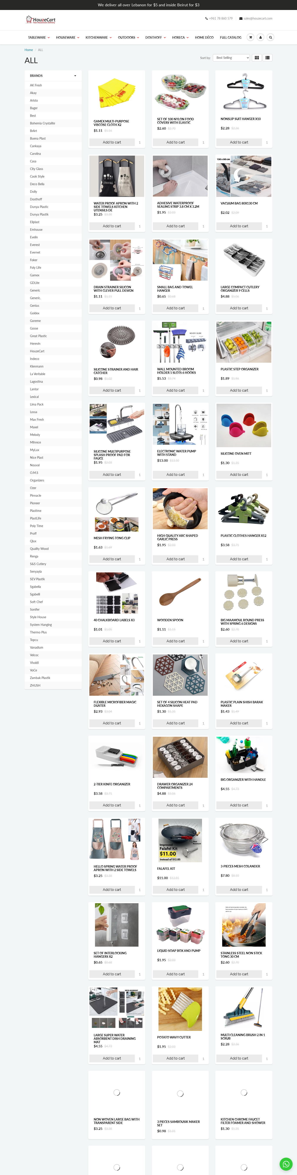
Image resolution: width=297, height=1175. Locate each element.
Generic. (35, 298)
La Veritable (37, 374)
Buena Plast (38, 138)
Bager (34, 108)
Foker (33, 260)
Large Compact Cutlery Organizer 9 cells (240, 288)
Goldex (34, 313)
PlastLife (35, 518)
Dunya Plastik (39, 214)
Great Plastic (38, 336)
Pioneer (35, 503)
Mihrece (35, 442)
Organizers (37, 480)
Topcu (34, 640)
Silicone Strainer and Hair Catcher (116, 371)
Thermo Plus (38, 632)
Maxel (34, 427)
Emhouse (36, 229)
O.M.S (34, 473)
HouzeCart (37, 351)
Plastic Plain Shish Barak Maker (242, 703)
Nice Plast (36, 457)
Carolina (35, 153)
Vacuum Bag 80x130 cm (239, 203)
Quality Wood (39, 548)
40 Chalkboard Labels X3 (114, 620)
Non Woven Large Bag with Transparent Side (117, 1121)
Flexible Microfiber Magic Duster (115, 703)
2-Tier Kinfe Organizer (112, 784)
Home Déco (204, 37)
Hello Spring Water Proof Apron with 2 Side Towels (115, 868)
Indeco (34, 359)
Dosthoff (153, 37)
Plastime (35, 511)
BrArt (33, 131)
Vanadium (36, 647)
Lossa (33, 412)
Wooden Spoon (170, 620)
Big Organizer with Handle (243, 779)
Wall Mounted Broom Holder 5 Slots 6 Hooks (176, 370)
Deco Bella (37, 184)
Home (29, 50)
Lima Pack (36, 404)
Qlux (33, 541)
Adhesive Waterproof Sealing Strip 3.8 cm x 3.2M (178, 204)
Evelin (34, 237)
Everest (35, 245)
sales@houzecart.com (258, 18)
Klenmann (36, 366)
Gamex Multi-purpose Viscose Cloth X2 (111, 123)
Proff (33, 533)
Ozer (33, 488)
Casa (33, 161)
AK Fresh (36, 85)
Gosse (34, 328)
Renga (34, 556)
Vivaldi (34, 662)
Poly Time (36, 526)
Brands (36, 75)
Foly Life (35, 267)
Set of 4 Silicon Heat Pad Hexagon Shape (177, 703)
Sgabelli (35, 594)
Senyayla (36, 571)
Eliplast (34, 222)
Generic (35, 290)
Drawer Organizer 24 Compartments (175, 785)
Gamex (34, 275)
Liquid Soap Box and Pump (178, 951)
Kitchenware (97, 37)
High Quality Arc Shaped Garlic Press (177, 537)
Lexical (34, 397)
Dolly (33, 191)
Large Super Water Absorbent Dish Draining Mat (115, 1038)
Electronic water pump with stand (176, 452)
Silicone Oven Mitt (236, 453)
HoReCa (178, 37)
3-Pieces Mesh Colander (240, 866)
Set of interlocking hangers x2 (110, 954)
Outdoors (126, 37)
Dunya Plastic (39, 207)
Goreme (35, 321)
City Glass (36, 169)
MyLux (34, 450)
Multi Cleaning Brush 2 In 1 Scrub (243, 1036)
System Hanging (41, 624)
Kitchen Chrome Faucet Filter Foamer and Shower (243, 1121)
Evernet (35, 252)
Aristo (34, 100)
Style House (38, 617)
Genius (34, 305)
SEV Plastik (37, 579)
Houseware (65, 37)
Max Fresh (37, 419)
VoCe (33, 670)
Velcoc (34, 655)
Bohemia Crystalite (42, 123)
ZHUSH (35, 685)
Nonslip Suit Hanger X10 (241, 119)
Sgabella (35, 586)
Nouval (35, 465)
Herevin (35, 343)
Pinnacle (35, 495)
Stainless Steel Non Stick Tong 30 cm (241, 954)
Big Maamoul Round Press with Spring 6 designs (242, 621)
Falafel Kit (166, 868)
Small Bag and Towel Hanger (175, 288)
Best (33, 115)
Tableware (37, 37)
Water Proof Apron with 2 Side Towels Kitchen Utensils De (116, 206)
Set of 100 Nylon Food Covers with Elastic (175, 120)
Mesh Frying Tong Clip (112, 538)
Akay (33, 93)
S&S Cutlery (38, 564)
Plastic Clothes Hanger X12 (243, 535)
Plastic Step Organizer (240, 369)
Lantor (34, 389)
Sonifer (35, 609)
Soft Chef (36, 602)
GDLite (34, 283)
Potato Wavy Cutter (174, 1037)
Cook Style (37, 176)
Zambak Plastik (40, 678)
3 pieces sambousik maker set (178, 1123)
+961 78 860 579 (221, 18)
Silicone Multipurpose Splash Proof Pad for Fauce (112, 455)
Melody (35, 435)
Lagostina (36, 381)
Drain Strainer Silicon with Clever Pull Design (113, 288)
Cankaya (35, 146)
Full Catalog (230, 37)
